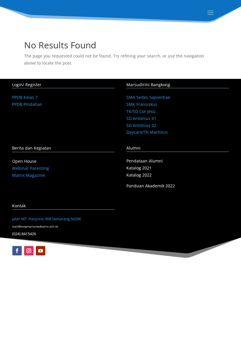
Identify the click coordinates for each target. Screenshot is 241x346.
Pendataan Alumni (144, 161)
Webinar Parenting (30, 168)
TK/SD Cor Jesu (140, 111)
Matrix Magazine (28, 175)
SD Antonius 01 (141, 118)
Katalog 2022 (139, 175)
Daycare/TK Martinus (147, 132)
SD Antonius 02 (141, 125)
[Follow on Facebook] (17, 250)
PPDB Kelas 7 (25, 97)
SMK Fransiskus (141, 104)
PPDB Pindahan (27, 104)
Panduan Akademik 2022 (150, 186)
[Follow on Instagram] (29, 250)
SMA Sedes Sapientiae (148, 97)
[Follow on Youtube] (40, 250)
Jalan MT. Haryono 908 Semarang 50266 (46, 218)
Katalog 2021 (139, 168)
